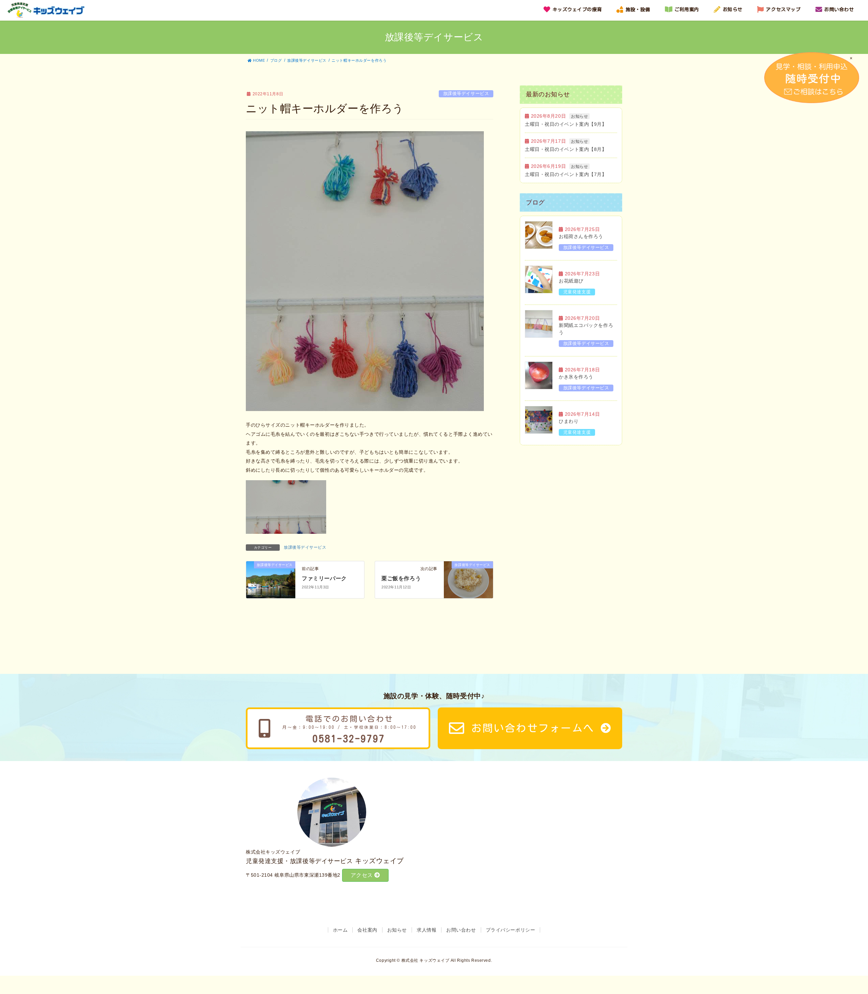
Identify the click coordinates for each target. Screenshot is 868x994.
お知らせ (579, 116)
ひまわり (568, 421)
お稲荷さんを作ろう (581, 236)
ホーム (340, 930)
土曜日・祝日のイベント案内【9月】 (566, 124)
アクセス (363, 875)
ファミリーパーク (324, 578)
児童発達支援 (577, 291)
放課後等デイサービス (466, 93)
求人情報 (426, 930)
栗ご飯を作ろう (401, 578)
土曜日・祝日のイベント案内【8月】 (566, 149)
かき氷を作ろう (576, 376)
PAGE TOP (850, 955)
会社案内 (367, 930)
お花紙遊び (571, 281)
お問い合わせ (461, 930)
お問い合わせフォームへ (532, 728)
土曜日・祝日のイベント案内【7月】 (566, 174)
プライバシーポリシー (510, 930)
